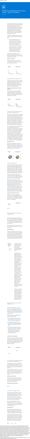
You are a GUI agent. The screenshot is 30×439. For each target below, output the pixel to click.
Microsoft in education (22, 428)
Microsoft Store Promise (8, 428)
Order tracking (24, 427)
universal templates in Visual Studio (12, 403)
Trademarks (2, 438)
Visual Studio (9, 434)
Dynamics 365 (12, 431)
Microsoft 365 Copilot (9, 432)
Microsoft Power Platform (24, 431)
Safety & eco (6, 438)
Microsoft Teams (2, 432)
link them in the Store (13, 329)
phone (12, 423)
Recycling (9, 438)
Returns (20, 427)
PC (10, 423)
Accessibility (16, 435)
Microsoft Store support (15, 427)
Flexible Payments (15, 428)
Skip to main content (3, 0)
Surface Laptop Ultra (12, 425)
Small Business (15, 432)
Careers (12, 434)
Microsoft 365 (17, 431)
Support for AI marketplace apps (7, 433)
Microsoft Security (7, 431)
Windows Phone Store (13, 62)
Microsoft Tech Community (17, 433)
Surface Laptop (6, 425)
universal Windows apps (12, 40)
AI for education (27, 430)
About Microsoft (16, 434)
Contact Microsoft (14, 437)
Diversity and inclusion (10, 435)
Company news (22, 434)
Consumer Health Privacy (4, 437)
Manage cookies (22, 437)
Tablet (15, 423)
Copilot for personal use (9, 426)
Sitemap (9, 437)
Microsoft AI (2, 431)
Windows (8, 227)
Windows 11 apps (25, 426)
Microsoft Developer (23, 432)
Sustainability (20, 435)
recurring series (18, 23)
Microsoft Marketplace (25, 433)
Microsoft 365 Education (18, 429)
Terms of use (27, 437)
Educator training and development (8, 430)
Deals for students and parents (19, 430)
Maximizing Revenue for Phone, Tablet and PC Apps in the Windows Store (14, 308)
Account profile (2, 427)
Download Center (8, 427)
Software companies (3, 434)
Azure (19, 432)
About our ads (14, 438)
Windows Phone (18, 226)
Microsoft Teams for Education (8, 429)
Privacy (18, 437)
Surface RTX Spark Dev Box (20, 425)
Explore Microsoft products (17, 426)
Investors (4, 435)
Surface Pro (2, 425)
